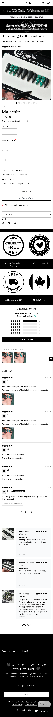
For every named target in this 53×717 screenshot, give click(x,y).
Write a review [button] (26, 339)
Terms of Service (31, 704)
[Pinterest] (29, 710)
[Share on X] (9, 223)
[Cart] (48, 3)
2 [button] (25, 512)
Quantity (6, 126)
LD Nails (26, 3)
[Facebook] (17, 710)
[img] (7, 378)
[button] (7, 47)
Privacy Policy (17, 704)
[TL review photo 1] (8, 399)
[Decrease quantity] (4, 131)
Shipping (5, 121)
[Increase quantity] (14, 131)
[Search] (43, 3)
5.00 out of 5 (33, 313)
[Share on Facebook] (3, 223)
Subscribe (27, 694)
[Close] (48, 660)
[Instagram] (23, 710)
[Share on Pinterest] (15, 223)
